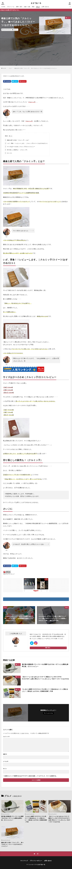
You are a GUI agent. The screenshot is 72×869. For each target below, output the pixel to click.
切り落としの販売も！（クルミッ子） (16, 150)
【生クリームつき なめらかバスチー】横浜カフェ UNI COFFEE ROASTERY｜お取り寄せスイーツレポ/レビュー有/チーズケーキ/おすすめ (45, 678)
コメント (6, 736)
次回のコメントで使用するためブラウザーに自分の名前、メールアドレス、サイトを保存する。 (30, 776)
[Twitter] (15, 81)
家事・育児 (19, 6)
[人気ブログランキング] (7, 572)
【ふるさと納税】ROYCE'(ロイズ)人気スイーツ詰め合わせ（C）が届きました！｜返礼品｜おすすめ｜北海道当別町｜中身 (45, 690)
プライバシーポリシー (36, 860)
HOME (3, 6)
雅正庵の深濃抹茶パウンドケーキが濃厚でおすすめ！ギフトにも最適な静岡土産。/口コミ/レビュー (45, 665)
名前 (5, 754)
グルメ (38, 6)
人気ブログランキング (8, 574)
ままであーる (36, 3)
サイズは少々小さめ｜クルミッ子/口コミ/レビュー (20, 146)
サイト (5, 768)
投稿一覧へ (47, 647)
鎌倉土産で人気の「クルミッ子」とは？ (17, 140)
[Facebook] (7, 81)
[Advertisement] (36, 53)
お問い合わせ (45, 6)
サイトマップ (24, 860)
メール (5, 761)
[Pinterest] (23, 81)
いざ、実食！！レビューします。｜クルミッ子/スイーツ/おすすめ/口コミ (26, 143)
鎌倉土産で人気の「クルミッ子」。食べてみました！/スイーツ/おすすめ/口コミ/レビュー (35, 68)
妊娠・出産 (27, 6)
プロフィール (10, 6)
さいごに (8, 153)
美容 (33, 6)
